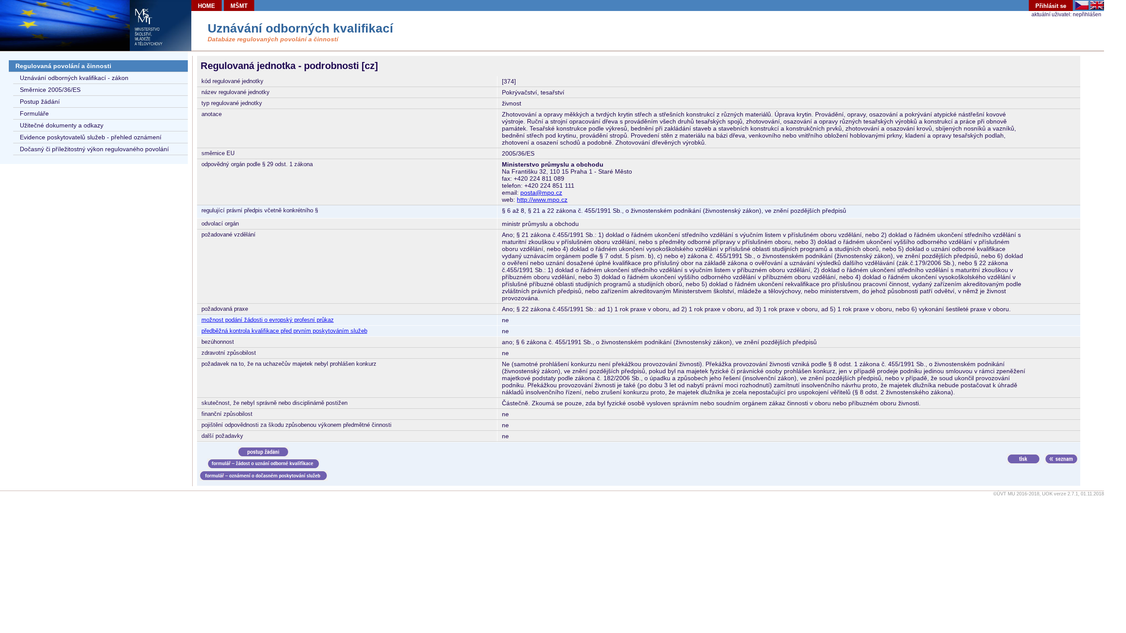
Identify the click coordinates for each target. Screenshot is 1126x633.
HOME (206, 6)
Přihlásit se (1050, 6)
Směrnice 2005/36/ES (50, 89)
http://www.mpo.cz (542, 199)
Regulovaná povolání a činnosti (63, 65)
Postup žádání (40, 101)
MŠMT (239, 6)
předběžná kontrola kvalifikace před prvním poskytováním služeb (284, 330)
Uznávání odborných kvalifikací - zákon (74, 77)
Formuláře (34, 113)
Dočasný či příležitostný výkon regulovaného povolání (94, 149)
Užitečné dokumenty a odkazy (61, 125)
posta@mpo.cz (541, 192)
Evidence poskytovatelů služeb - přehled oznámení (90, 137)
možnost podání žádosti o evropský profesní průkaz (267, 319)
